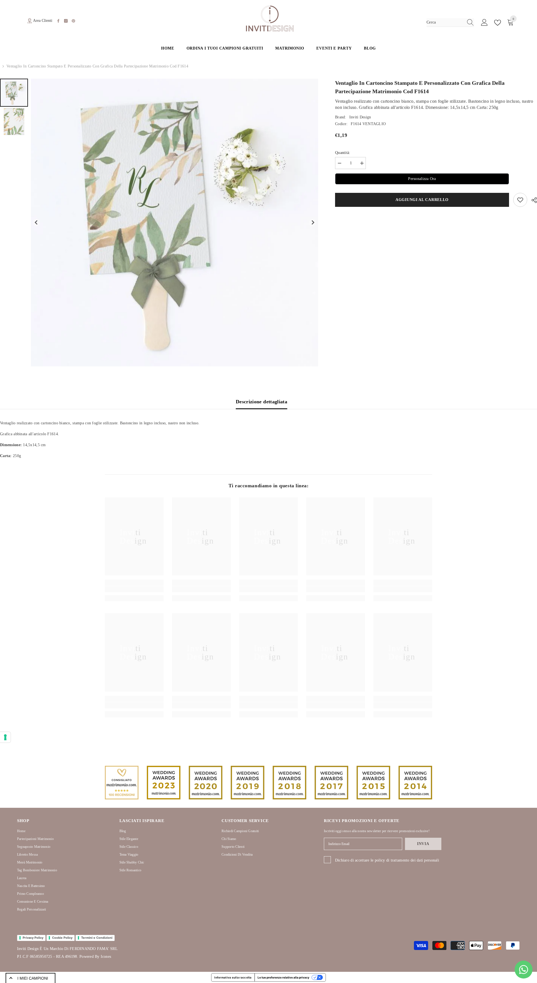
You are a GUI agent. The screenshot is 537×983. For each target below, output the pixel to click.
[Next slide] (313, 222)
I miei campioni (32, 978)
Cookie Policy (62, 938)
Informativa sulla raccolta (232, 977)
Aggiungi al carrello (422, 200)
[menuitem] (14, 93)
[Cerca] (450, 22)
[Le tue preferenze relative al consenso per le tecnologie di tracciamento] (5, 737)
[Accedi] (484, 22)
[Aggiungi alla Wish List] (520, 200)
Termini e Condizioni (96, 938)
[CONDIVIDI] (532, 200)
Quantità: (342, 153)
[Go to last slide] (36, 222)
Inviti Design (360, 117)
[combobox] (445, 22)
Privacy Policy (33, 938)
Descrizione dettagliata (261, 401)
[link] (134, 589)
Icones (106, 956)
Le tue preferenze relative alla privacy (283, 977)
